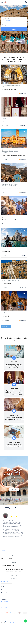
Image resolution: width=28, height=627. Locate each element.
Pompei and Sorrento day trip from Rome (11, 219)
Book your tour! (14, 489)
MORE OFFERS (5, 326)
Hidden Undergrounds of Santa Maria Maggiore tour (13, 155)
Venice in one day (6, 251)
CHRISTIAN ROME (19, 39)
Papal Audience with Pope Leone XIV (10, 121)
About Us (3, 586)
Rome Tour (12, 623)
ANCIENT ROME (10, 39)
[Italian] (4, 621)
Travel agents (4, 599)
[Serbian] (5, 621)
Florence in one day (6, 283)
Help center (3, 589)
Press (2, 596)
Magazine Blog (4, 593)
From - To (7, 24)
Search (14, 29)
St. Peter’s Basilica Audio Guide (9, 89)
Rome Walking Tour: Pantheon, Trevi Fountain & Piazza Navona (12, 315)
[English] (2, 621)
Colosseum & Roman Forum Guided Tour (11, 188)
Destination (7, 18)
